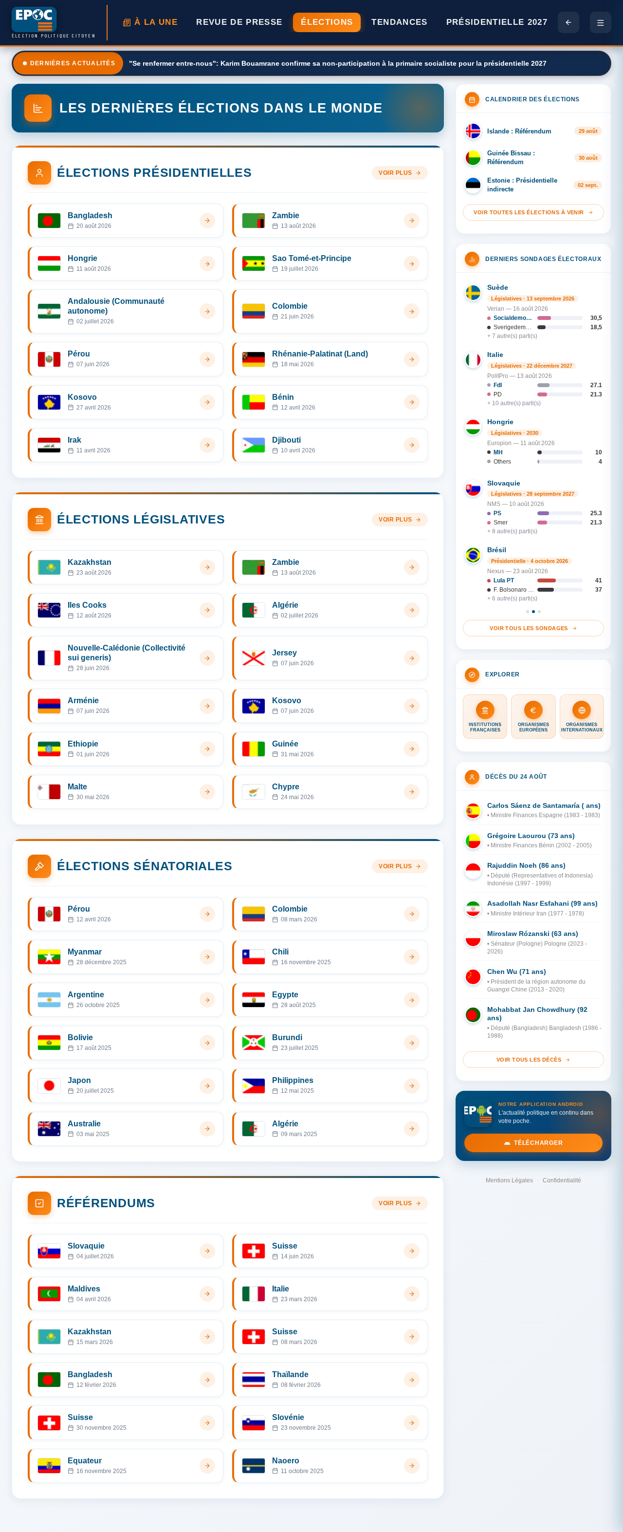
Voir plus (395, 172)
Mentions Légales (509, 1180)
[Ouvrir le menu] (600, 22)
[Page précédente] (568, 22)
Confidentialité (562, 1180)
